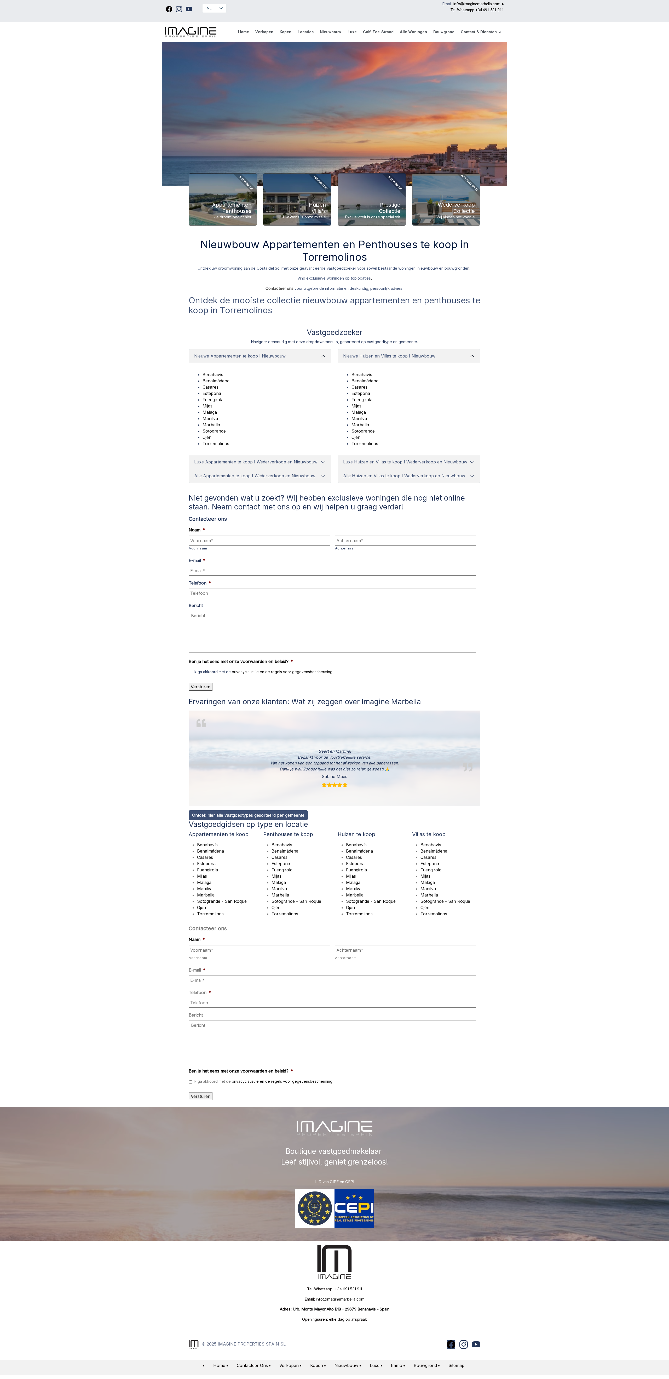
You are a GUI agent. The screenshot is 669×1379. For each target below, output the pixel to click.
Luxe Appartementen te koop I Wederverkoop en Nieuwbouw (256, 461)
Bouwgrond (425, 1365)
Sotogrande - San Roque (222, 901)
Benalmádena (216, 380)
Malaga (210, 412)
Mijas (207, 405)
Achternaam (346, 548)
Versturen (200, 686)
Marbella (211, 424)
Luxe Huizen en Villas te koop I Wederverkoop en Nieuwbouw (405, 461)
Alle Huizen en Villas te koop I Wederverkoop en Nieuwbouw (404, 475)
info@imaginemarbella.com (476, 4)
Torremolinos (216, 443)
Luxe (374, 1365)
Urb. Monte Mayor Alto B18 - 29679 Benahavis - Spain (341, 1309)
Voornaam (198, 548)
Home (219, 1365)
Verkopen (289, 1365)
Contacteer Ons (252, 1365)
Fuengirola (213, 399)
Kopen (316, 1365)
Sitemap (456, 1365)
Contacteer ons (279, 288)
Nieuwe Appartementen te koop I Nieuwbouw (240, 356)
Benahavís (213, 374)
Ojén (207, 437)
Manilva (210, 418)
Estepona (212, 393)
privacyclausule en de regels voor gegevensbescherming (282, 671)
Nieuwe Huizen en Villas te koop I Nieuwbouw (389, 356)
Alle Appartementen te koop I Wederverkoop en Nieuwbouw (254, 475)
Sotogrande (214, 431)
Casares (210, 387)
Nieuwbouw (346, 1365)
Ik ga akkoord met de (263, 671)
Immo (396, 1365)
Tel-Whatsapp (463, 10)
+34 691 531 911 (489, 10)
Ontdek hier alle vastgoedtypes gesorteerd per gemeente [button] (248, 815)
